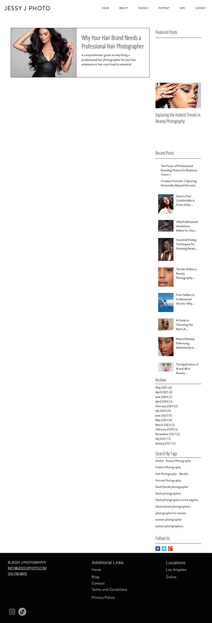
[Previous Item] (162, 95)
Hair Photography (166, 474)
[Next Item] (194, 95)
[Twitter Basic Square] (164, 548)
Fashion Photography (168, 467)
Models (183, 474)
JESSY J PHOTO (28, 8)
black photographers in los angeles (176, 500)
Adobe (159, 461)
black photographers (168, 493)
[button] (123, 8)
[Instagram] (12, 612)
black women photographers (172, 506)
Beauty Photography (178, 461)
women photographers (169, 526)
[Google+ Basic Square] (170, 548)
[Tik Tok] (22, 612)
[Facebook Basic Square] (157, 548)
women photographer (168, 519)
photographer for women (170, 513)
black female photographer (171, 487)
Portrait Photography (168, 480)
